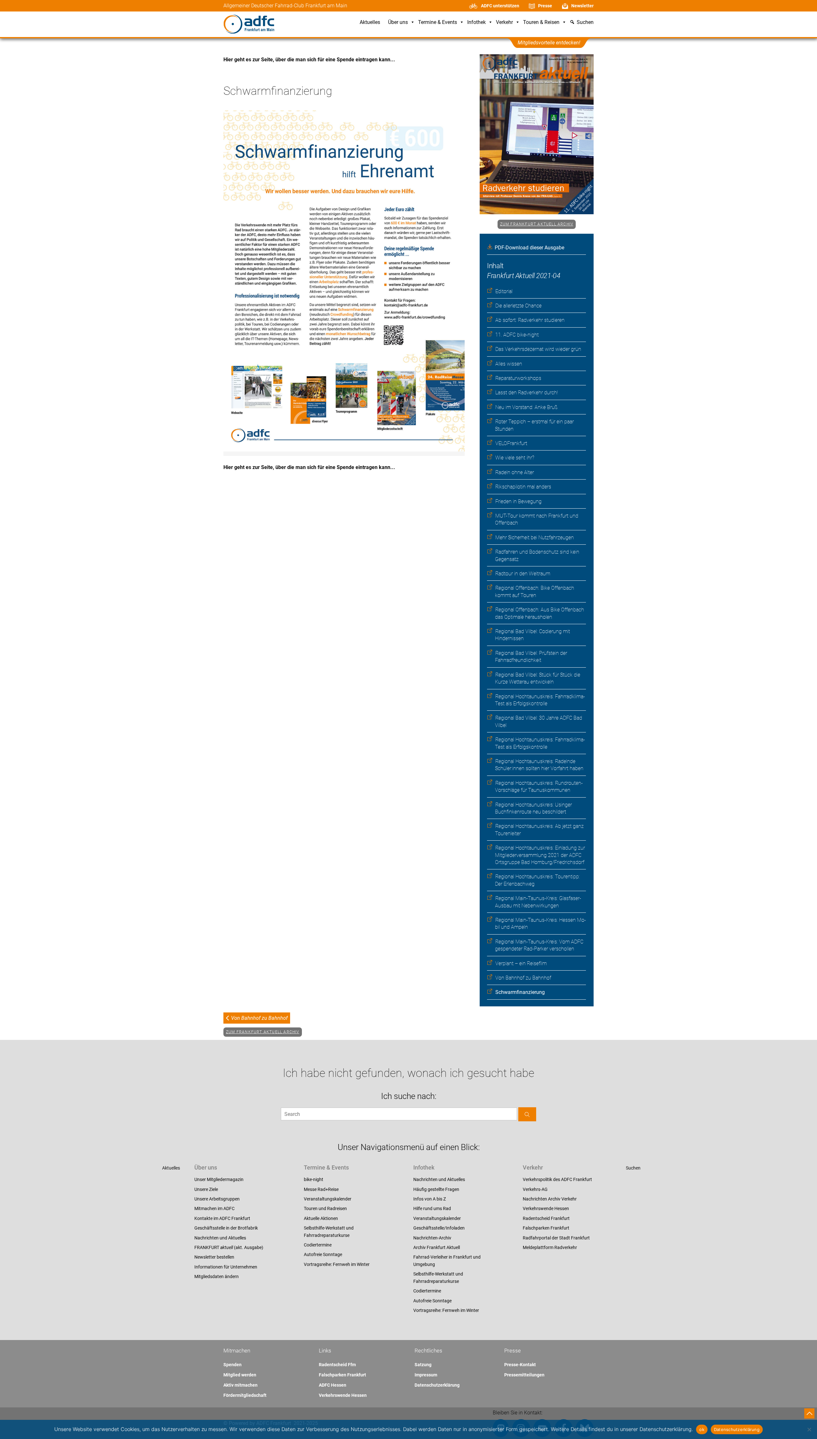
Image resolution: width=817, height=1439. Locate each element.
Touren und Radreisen (325, 1208)
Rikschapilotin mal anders (523, 487)
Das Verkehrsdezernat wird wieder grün (538, 349)
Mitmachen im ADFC (214, 1208)
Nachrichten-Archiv (432, 1237)
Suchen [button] (585, 22)
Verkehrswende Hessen (546, 1208)
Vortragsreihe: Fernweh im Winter (337, 1264)
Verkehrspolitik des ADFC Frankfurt (557, 1179)
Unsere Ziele (206, 1189)
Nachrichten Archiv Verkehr (550, 1198)
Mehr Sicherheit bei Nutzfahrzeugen (534, 537)
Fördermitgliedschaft (244, 1395)
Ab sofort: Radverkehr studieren (530, 320)
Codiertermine (318, 1244)
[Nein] (809, 1429)
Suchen (633, 1167)
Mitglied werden (239, 1374)
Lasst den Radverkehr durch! (526, 393)
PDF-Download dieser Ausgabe (529, 248)
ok (701, 1429)
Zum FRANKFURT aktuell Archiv (536, 224)
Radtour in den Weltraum (522, 574)
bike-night (313, 1179)
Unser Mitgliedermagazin (219, 1179)
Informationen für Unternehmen (225, 1266)
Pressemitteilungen (524, 1374)
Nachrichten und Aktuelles (220, 1237)
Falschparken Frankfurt (546, 1228)
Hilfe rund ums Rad (432, 1208)
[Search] (527, 1114)
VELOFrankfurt (511, 443)
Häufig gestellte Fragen (436, 1189)
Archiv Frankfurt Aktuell (436, 1247)
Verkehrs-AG (535, 1189)
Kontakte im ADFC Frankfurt (222, 1218)
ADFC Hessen (332, 1385)
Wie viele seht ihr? (514, 458)
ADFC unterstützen (500, 5)
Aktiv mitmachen (240, 1385)
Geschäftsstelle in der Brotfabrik (226, 1228)
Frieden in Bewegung (518, 501)
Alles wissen (508, 364)
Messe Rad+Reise (321, 1189)
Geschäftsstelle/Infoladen (439, 1228)
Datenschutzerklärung (437, 1385)
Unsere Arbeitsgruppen (217, 1198)
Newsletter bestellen (214, 1257)
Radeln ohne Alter (514, 472)
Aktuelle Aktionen (321, 1218)
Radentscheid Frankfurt (546, 1218)
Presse (545, 5)
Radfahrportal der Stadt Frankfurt (556, 1237)
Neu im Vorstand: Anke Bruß (526, 407)
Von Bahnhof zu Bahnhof (523, 978)
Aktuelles (370, 22)
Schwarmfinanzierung (520, 992)
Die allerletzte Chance (518, 306)
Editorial (504, 291)
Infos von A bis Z (429, 1198)
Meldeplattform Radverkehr (550, 1247)
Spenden (232, 1364)
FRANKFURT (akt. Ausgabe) (228, 1247)
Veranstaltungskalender (327, 1198)
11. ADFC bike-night (517, 335)
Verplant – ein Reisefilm (521, 963)
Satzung (423, 1364)
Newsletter (582, 5)
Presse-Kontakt (520, 1364)
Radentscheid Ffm (337, 1364)
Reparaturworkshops (518, 378)
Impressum (426, 1374)
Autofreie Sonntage (323, 1254)
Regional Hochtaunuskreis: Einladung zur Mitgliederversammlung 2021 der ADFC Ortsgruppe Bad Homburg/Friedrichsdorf (540, 855)
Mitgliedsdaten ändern (216, 1276)
